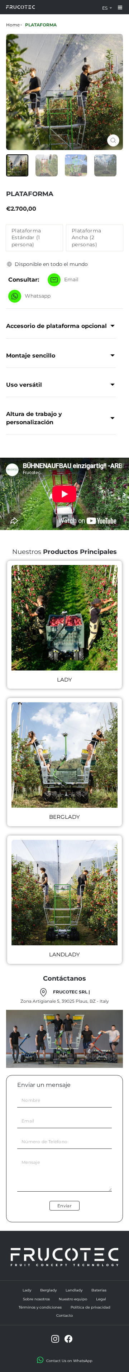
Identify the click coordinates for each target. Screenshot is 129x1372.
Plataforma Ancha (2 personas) (86, 237)
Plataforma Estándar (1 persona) (26, 237)
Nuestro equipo (73, 1299)
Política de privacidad (90, 1307)
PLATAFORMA (41, 24)
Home (13, 24)
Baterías (98, 1290)
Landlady (74, 1290)
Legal (101, 1299)
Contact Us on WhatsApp (69, 1360)
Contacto (64, 1315)
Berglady (48, 1290)
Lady (27, 1290)
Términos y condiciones (40, 1307)
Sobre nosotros (36, 1299)
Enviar (64, 1205)
